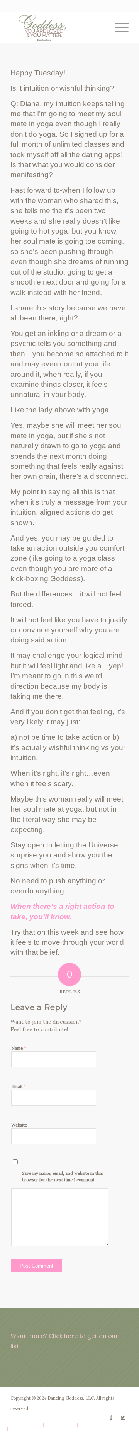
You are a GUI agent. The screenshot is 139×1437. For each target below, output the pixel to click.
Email (18, 1086)
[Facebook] (111, 1417)
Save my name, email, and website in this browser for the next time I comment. (62, 1177)
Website (19, 1125)
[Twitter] (123, 1417)
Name (19, 1048)
